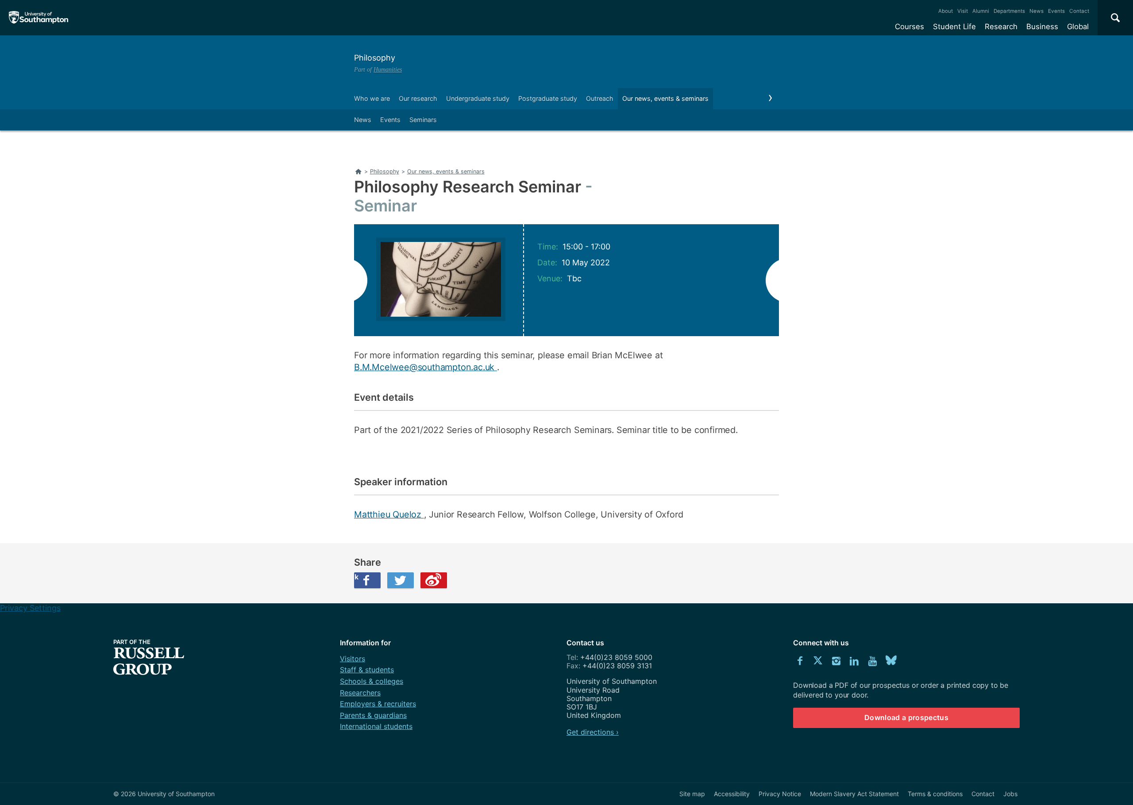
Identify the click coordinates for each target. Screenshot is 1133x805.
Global (1078, 26)
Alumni (980, 11)
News (1036, 11)
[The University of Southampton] (38, 17)
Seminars (423, 119)
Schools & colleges (371, 681)
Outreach (599, 98)
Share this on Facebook (356, 576)
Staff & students (367, 669)
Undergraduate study (477, 98)
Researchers (360, 692)
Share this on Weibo (433, 580)
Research (1001, 26)
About (945, 11)
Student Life (954, 26)
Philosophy (374, 57)
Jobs (1010, 793)
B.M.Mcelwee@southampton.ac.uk (425, 367)
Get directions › (592, 732)
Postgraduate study (547, 98)
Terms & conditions (935, 793)
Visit (962, 11)
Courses (909, 26)
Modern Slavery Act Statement (854, 793)
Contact (1079, 11)
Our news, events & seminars (665, 98)
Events (1056, 11)
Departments (1009, 11)
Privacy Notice (780, 793)
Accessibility (732, 793)
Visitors (352, 658)
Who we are (372, 98)
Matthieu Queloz (389, 514)
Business (1042, 26)
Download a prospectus (906, 717)
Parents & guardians (373, 715)
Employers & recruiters (378, 703)
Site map (692, 793)
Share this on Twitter (400, 580)
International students (376, 726)
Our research (418, 98)
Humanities (388, 69)
